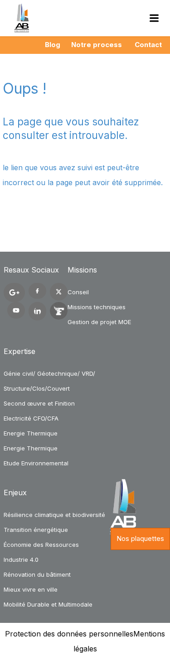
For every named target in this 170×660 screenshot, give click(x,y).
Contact (148, 44)
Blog (52, 44)
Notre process (96, 44)
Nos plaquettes (140, 538)
